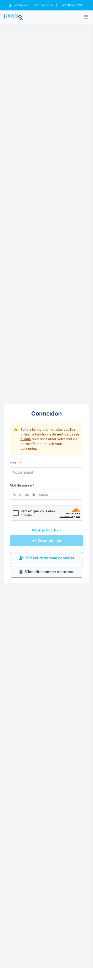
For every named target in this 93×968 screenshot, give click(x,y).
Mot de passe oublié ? (46, 530)
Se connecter (49, 540)
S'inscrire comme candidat (50, 558)
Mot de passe (22, 485)
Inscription (21, 5)
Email (15, 463)
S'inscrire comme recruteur (49, 571)
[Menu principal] (86, 17)
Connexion (45, 5)
